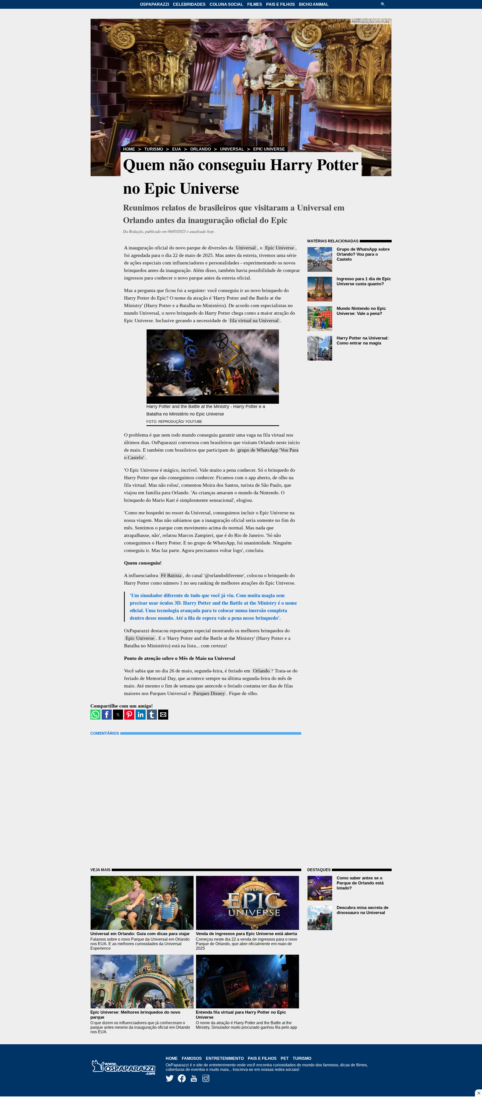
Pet (285, 1058)
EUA (176, 149)
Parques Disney (209, 693)
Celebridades (189, 4)
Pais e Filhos (280, 4)
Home (129, 149)
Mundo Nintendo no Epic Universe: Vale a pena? (361, 311)
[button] (385, 4)
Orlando (200, 149)
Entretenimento (225, 1058)
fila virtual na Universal (254, 320)
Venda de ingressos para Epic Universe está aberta (246, 933)
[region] (241, 1103)
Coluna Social (226, 4)
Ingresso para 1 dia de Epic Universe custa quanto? (364, 281)
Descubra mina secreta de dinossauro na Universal (362, 910)
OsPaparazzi (154, 4)
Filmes (254, 4)
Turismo (153, 149)
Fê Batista (171, 575)
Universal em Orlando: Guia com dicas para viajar (140, 933)
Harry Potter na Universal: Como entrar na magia (363, 340)
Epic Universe (269, 149)
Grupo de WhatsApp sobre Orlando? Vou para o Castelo (363, 254)
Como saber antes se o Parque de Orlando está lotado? (360, 883)
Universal (232, 149)
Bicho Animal (314, 4)
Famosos (192, 1058)
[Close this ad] (478, 1092)
